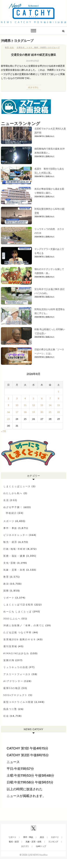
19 (33, 412)
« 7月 (3, 431)
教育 (7, 47)
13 (41, 405)
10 (17, 405)
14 (50, 405)
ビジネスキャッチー (15, 535)
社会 (12, 47)
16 (8, 412)
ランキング (53, 841)
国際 (6, 590)
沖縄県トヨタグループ (50, 47)
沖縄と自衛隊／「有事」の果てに (23, 625)
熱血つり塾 (10, 709)
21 (50, 412)
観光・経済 (10, 542)
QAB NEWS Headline (37, 854)
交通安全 (21, 47)
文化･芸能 (9, 562)
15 (58, 405)
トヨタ (29, 47)
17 (17, 412)
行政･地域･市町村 (14, 548)
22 (58, 412)
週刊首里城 (10, 646)
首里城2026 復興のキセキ (19, 639)
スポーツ (8, 521)
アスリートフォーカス (17, 674)
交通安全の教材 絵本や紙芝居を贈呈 (33, 54)
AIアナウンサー (13, 681)
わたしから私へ (13, 493)
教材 (36, 47)
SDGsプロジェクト (15, 695)
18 (25, 412)
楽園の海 (8, 660)
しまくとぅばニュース (17, 486)
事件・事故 (10, 528)
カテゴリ (25, 846)
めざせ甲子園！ (13, 507)
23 (8, 419)
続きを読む (33, 87)
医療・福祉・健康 (14, 555)
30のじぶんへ (12, 618)
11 (25, 405)
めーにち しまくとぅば (17, 611)
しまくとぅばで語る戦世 (18, 604)
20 (41, 412)
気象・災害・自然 (14, 569)
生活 (6, 500)
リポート (8, 597)
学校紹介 (11, 513)
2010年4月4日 (32, 61)
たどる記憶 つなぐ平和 (17, 632)
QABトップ (41, 846)
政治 (6, 583)
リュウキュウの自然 (15, 667)
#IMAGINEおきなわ (16, 653)
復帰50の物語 (12, 688)
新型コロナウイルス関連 (18, 702)
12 (33, 405)
